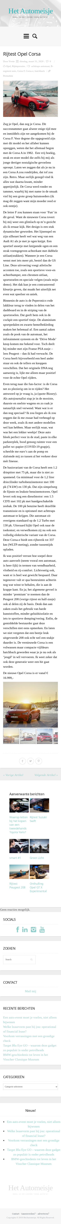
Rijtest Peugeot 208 (17, 885)
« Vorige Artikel (13, 775)
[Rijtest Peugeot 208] (19, 872)
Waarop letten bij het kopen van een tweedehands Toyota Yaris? (18, 824)
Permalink (8, 76)
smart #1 (15, 858)
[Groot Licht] (39, 846)
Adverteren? (43, 1213)
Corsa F (21, 71)
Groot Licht (37, 858)
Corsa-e (29, 71)
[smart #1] (19, 846)
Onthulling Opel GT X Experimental (38, 887)
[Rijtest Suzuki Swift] (39, 805)
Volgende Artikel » (46, 775)
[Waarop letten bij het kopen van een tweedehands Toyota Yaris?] (19, 805)
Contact (15, 1213)
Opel (8, 66)
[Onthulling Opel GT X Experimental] (39, 872)
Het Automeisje (30, 11)
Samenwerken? (28, 1213)
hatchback (40, 71)
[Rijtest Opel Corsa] (30, 99)
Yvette (12, 61)
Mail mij (30, 991)
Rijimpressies (18, 66)
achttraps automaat (40, 66)
